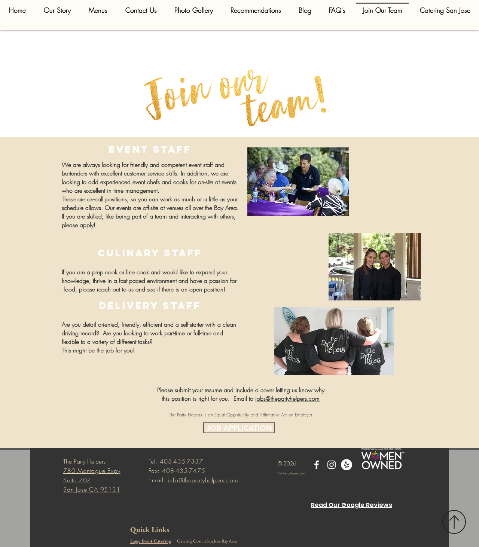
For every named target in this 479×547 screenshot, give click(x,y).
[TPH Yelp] (346, 464)
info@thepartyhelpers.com (203, 480)
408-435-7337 (181, 461)
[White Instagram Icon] (331, 464)
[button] (98, 7)
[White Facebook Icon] (316, 464)
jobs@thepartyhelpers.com (287, 398)
